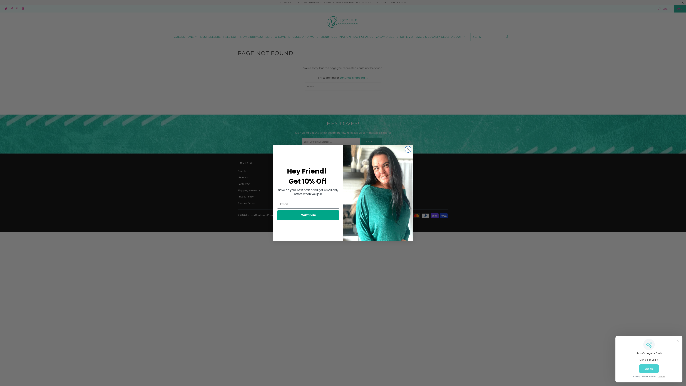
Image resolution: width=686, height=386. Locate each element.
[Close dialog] (408, 149)
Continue (308, 215)
